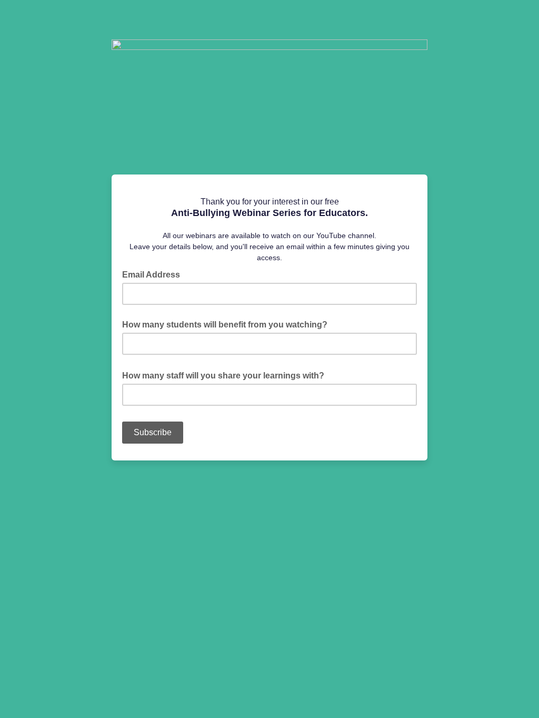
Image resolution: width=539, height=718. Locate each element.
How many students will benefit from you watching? (224, 324)
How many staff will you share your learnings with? (226, 375)
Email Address (154, 274)
